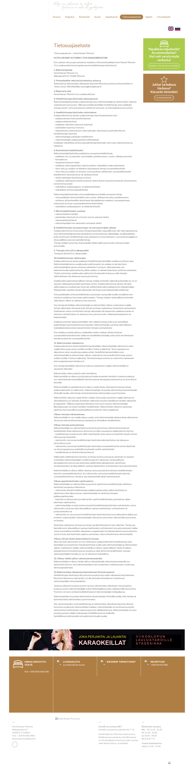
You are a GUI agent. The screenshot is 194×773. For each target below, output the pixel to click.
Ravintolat (84, 16)
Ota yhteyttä (163, 16)
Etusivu (56, 16)
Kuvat (97, 16)
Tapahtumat (111, 16)
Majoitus (69, 16)
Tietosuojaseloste (131, 16)
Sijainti (148, 16)
